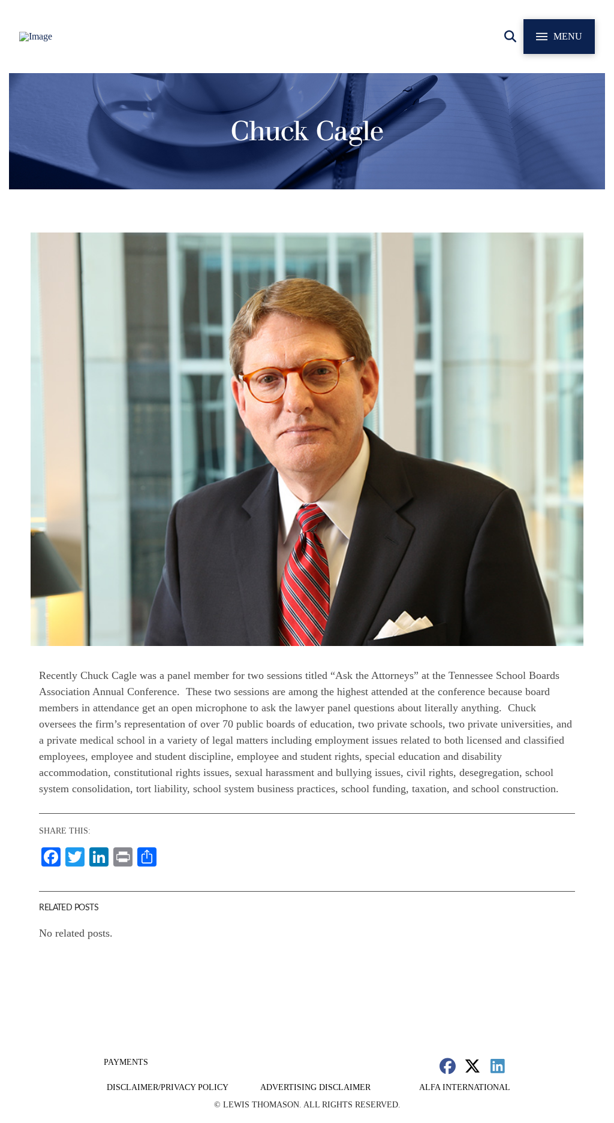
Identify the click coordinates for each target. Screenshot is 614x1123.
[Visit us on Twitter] (473, 1066)
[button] (510, 36)
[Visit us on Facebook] (448, 1066)
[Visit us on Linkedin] (497, 1066)
